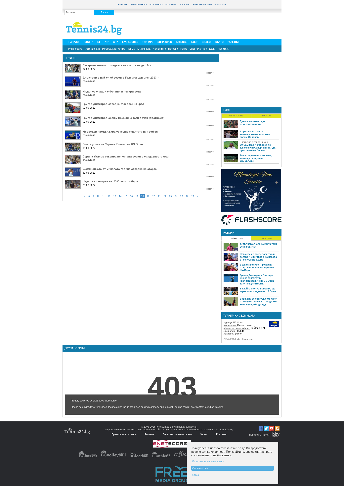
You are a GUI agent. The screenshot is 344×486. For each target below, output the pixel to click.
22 (164, 196)
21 (159, 196)
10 (98, 196)
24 (176, 196)
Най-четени (236, 238)
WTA (115, 42)
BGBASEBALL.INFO (202, 4)
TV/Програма (75, 48)
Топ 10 (131, 48)
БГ (99, 42)
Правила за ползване (123, 434)
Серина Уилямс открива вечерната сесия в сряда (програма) (126, 156)
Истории (173, 48)
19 (148, 196)
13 (114, 196)
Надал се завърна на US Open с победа (110, 181)
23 (170, 196)
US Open (238, 322)
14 (120, 196)
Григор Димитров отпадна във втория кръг (113, 103)
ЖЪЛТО (219, 42)
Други (212, 48)
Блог (226, 110)
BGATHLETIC (171, 4)
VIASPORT (185, 4)
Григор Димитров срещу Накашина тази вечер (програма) (123, 117)
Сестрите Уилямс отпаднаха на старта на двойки (117, 65)
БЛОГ (194, 42)
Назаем (266, 116)
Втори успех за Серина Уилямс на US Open (113, 144)
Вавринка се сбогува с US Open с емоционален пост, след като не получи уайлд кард (258, 301)
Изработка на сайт (260, 434)
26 (187, 196)
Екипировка (143, 48)
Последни (266, 238)
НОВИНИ (88, 42)
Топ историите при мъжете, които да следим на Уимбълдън (256, 158)
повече (210, 73)
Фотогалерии (92, 48)
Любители (223, 48)
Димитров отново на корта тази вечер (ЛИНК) (258, 245)
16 (131, 196)
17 (137, 196)
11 (103, 196)
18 (142, 196)
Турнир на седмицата (239, 315)
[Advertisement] (207, 27)
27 (192, 196)
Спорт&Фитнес (198, 48)
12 (109, 196)
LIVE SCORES (130, 42)
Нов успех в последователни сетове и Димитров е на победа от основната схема (258, 257)
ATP (107, 42)
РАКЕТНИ (233, 42)
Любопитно (159, 48)
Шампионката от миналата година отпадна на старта (120, 168)
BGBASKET (123, 4)
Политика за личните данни (208, 461)
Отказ (195, 475)
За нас (204, 434)
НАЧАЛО (73, 42)
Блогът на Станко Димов (254, 142)
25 (181, 196)
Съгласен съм (200, 468)
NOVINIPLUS (220, 4)
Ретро (183, 48)
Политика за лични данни (177, 434)
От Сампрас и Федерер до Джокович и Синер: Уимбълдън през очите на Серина (258, 148)
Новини (228, 232)
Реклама (149, 434)
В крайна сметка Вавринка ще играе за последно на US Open (258, 290)
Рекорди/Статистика (113, 48)
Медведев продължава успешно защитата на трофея (120, 131)
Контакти (221, 434)
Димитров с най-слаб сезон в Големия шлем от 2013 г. (121, 77)
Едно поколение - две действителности (252, 123)
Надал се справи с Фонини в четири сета (112, 91)
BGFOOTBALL (156, 4)
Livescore (247, 339)
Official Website (232, 339)
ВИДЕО (206, 42)
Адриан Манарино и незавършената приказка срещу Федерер (255, 134)
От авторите (236, 116)
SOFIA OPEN (164, 42)
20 (153, 196)
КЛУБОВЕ (181, 42)
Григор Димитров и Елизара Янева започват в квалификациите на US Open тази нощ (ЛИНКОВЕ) (257, 279)
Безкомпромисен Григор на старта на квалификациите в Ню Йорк (257, 267)
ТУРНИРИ (147, 42)
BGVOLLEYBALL (139, 4)
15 (125, 196)
